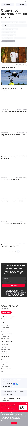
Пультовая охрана (5, 327)
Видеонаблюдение (5, 325)
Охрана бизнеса (5, 344)
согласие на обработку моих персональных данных (14, 291)
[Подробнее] (4, 418)
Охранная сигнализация (7, 334)
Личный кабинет (5, 366)
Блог (2, 371)
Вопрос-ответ (4, 362)
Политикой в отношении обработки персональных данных (15, 295)
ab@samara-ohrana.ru (8, 317)
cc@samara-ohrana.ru (8, 386)
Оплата (3, 364)
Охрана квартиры (5, 349)
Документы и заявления (7, 369)
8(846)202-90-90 (9, 306)
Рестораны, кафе (5, 338)
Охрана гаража (4, 353)
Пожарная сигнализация (7, 331)
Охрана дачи (4, 351)
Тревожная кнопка (5, 336)
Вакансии (3, 359)
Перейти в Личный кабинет (22, 407)
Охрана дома (4, 347)
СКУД (2, 329)
